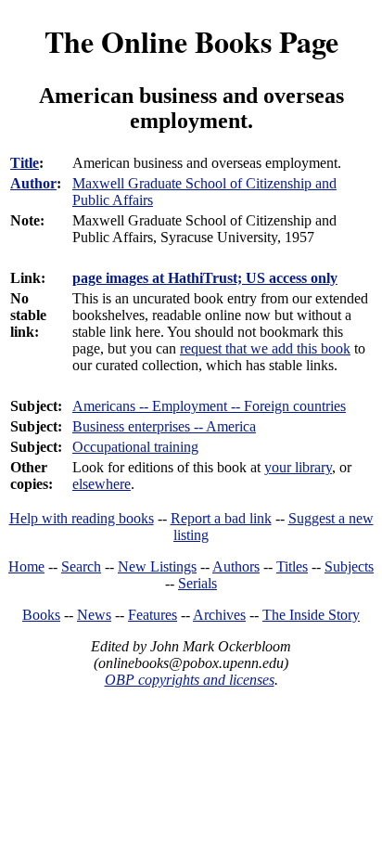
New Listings (157, 566)
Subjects (349, 566)
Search (81, 566)
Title (24, 163)
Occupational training (135, 447)
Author (33, 183)
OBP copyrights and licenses (189, 680)
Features (152, 615)
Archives (219, 615)
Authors (236, 566)
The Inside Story (311, 615)
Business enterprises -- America (164, 426)
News (94, 615)
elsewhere (101, 484)
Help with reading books (81, 518)
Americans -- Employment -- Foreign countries (209, 406)
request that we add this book (265, 348)
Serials (197, 583)
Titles (292, 566)
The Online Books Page (191, 41)
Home (26, 566)
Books (41, 615)
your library (298, 467)
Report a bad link (221, 518)
